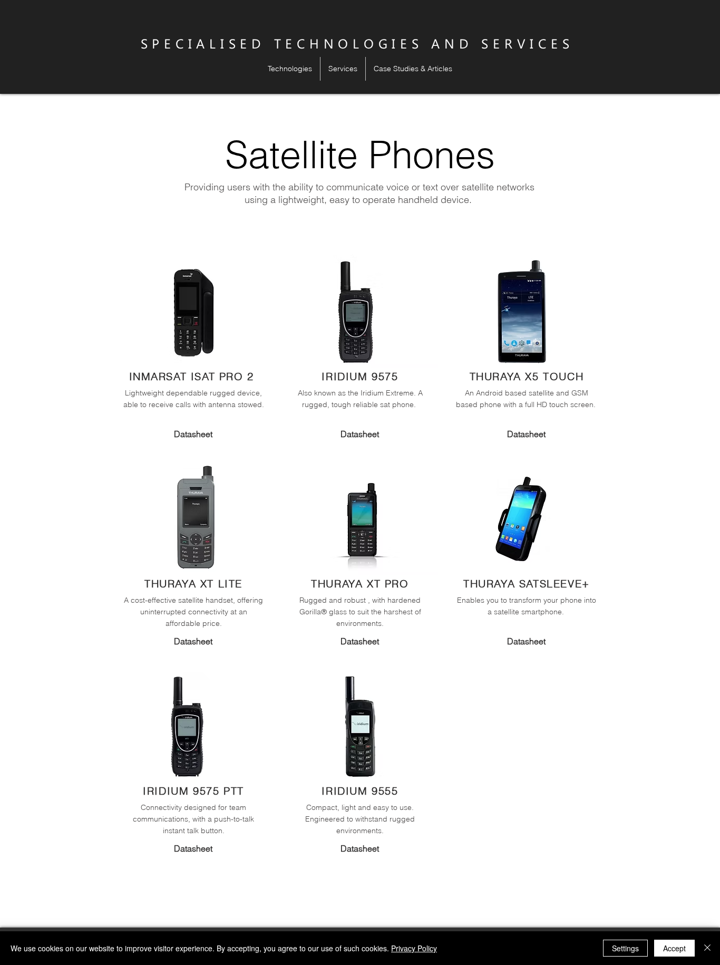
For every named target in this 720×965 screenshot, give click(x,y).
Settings (625, 948)
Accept (674, 948)
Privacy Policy (414, 948)
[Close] (707, 948)
